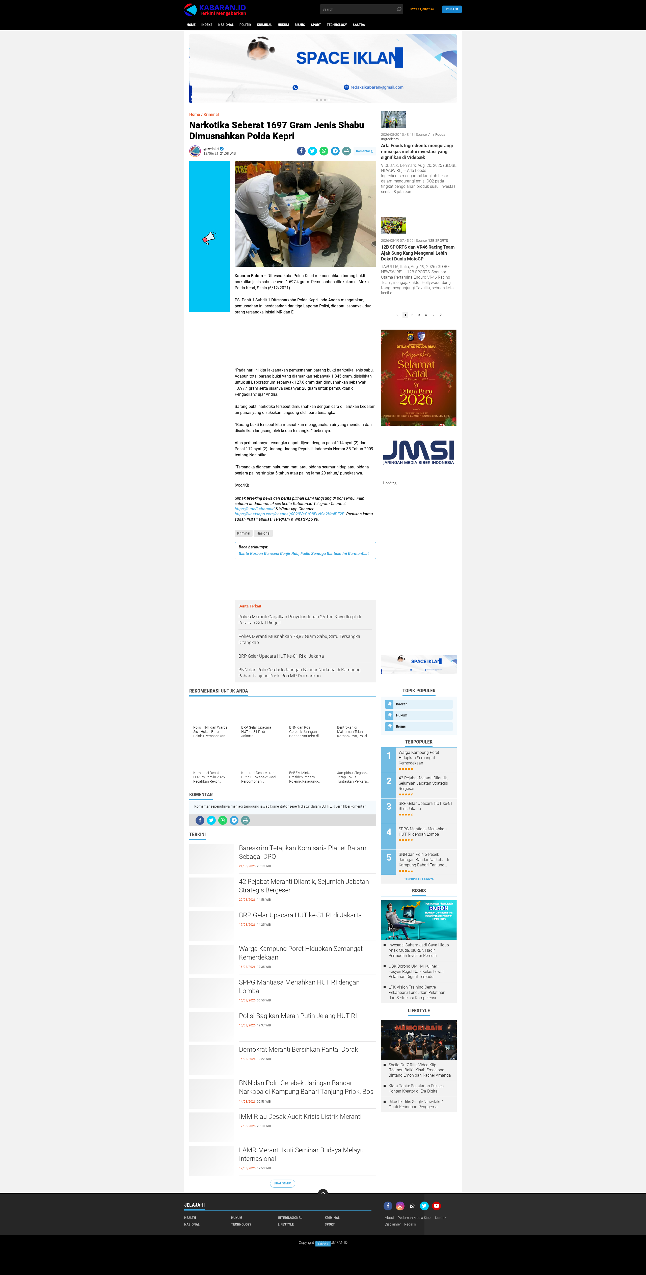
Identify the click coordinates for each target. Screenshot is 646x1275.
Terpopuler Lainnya (419, 879)
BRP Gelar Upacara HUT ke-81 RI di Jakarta (300, 915)
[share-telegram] (335, 151)
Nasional (226, 25)
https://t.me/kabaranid (255, 509)
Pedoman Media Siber (415, 1218)
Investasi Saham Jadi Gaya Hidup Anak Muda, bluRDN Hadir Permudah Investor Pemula (419, 950)
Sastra (359, 25)
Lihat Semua (282, 1183)
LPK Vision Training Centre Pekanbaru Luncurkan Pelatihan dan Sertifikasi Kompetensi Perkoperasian (417, 992)
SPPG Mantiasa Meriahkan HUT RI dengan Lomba (299, 986)
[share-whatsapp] (323, 151)
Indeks (206, 25)
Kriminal (264, 25)
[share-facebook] (301, 151)
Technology (337, 25)
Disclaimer (393, 1224)
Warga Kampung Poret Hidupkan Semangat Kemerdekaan (301, 953)
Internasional (290, 1218)
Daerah (402, 704)
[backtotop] (323, 1194)
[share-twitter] (312, 151)
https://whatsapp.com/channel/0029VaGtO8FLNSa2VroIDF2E (289, 514)
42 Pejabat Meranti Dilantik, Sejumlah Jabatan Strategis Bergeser (304, 886)
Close (323, 1244)
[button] (317, 100)
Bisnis (300, 25)
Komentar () (364, 151)
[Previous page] (397, 315)
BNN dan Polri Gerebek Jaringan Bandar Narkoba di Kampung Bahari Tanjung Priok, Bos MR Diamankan (306, 1091)
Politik (245, 25)
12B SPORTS (438, 240)
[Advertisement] (305, 344)
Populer (452, 9)
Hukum (283, 25)
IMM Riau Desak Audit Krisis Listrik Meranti (300, 1116)
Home (191, 25)
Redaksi (410, 1224)
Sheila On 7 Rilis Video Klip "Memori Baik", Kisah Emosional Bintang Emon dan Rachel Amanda (420, 1070)
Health (190, 1218)
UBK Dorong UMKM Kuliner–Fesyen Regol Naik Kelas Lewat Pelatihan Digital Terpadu (416, 971)
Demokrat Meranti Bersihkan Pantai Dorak (298, 1049)
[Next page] (440, 315)
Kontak (440, 1218)
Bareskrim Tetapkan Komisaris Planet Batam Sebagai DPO (302, 852)
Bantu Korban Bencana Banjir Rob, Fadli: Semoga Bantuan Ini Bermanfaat (304, 553)
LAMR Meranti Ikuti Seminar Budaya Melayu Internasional (301, 1154)
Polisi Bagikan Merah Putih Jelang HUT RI (298, 1016)
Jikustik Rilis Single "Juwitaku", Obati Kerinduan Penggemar (416, 1104)
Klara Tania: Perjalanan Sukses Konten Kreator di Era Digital (416, 1088)
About (389, 1218)
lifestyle (286, 1224)
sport (316, 25)
